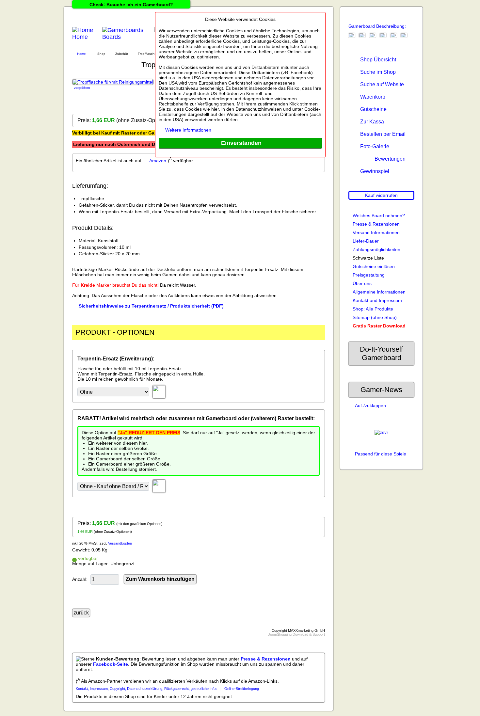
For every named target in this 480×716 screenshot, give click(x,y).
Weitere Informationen (188, 130)
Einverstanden (240, 143)
